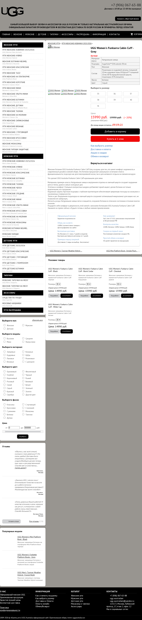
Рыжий (28, 378)
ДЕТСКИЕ (42, 34)
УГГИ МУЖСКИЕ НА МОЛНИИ (14, 217)
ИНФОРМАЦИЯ (99, 34)
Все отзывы (34, 521)
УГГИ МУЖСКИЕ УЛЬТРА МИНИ (15, 206)
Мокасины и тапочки (80, 603)
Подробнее (54, 296)
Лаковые (10, 358)
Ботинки (10, 414)
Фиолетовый (31, 371)
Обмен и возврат (100, 156)
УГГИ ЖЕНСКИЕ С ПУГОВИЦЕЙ (15, 133)
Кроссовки (11, 408)
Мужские (29, 325)
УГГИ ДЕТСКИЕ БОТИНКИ (13, 269)
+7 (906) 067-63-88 (126, 5)
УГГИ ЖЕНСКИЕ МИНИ (11, 89)
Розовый (10, 381)
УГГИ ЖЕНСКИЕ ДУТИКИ (14, 106)
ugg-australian (116, 598)
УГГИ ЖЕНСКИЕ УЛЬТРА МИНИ (15, 95)
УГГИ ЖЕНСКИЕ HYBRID (12, 56)
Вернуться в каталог (102, 163)
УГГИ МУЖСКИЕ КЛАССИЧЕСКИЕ (15, 173)
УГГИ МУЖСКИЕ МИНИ (11, 200)
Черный (29, 375)
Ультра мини (30, 342)
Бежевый (29, 381)
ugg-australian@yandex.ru (122, 601)
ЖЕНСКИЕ (17, 34)
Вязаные (10, 362)
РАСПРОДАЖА (83, 34)
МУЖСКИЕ (30, 34)
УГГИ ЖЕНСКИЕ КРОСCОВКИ (14, 139)
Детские (10, 329)
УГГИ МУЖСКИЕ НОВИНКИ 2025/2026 (18, 162)
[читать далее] (20, 468)
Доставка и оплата (101, 149)
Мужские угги (77, 598)
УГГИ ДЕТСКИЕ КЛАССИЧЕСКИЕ (15, 252)
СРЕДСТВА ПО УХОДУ (12, 298)
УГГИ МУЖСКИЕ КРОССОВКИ (14, 212)
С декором (30, 362)
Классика (10, 405)
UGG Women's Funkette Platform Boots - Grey (27, 555)
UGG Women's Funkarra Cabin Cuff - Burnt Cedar (90, 269)
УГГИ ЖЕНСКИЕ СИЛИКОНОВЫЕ (15, 121)
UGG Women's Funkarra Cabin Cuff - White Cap (60, 305)
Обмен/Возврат (43, 606)
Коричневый (12, 378)
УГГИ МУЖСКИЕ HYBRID (15, 168)
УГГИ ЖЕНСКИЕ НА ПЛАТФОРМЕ (16, 77)
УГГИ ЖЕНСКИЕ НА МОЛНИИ (14, 116)
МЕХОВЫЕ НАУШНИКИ (11, 304)
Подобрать (22, 437)
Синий (9, 385)
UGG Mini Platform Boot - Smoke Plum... (122, 251)
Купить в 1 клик (115, 138)
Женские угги (77, 595)
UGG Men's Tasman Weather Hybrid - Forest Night (29, 573)
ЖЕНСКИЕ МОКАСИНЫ (12, 144)
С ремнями (11, 411)
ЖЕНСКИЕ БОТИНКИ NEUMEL (14, 62)
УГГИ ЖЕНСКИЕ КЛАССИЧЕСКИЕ (15, 68)
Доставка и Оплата (44, 601)
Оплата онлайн (42, 603)
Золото (28, 391)
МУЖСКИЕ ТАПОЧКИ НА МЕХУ (15, 281)
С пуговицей (31, 405)
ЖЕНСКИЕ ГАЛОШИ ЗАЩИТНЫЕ (15, 150)
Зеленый (29, 388)
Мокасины (30, 411)
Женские (10, 325)
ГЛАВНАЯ (6, 34)
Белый (28, 385)
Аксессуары (76, 606)
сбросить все (37, 320)
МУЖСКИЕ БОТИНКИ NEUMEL (14, 229)
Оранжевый (11, 371)
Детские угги (77, 601)
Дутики (9, 418)
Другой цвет (31, 395)
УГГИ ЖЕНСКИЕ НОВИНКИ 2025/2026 (18, 51)
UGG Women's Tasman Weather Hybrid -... (66, 251)
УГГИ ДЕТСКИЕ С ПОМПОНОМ (15, 264)
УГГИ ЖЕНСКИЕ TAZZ (11, 73)
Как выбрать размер (102, 145)
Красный (10, 391)
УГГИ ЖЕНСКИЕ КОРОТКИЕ (13, 83)
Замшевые (11, 352)
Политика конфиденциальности (10, 609)
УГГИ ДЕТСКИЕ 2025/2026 (13, 246)
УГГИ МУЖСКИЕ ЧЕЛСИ (12, 188)
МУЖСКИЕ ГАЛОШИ (10, 235)
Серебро (10, 395)
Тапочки (29, 414)
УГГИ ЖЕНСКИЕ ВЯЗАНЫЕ (13, 127)
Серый (9, 388)
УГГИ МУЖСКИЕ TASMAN (12, 184)
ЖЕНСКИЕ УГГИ (54, 43)
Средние (29, 338)
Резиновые (30, 358)
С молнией (30, 408)
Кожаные (29, 352)
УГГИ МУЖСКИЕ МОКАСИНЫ (14, 223)
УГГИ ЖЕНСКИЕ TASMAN (12, 111)
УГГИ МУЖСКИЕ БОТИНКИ (13, 179)
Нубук (28, 355)
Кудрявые (11, 355)
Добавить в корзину (115, 131)
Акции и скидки (99, 152)
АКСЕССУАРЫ (67, 34)
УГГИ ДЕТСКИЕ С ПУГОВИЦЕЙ (15, 258)
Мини (9, 342)
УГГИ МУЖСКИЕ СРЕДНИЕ (13, 194)
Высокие (10, 338)
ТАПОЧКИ (54, 34)
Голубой (10, 375)
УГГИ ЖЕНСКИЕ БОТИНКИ (15, 100)
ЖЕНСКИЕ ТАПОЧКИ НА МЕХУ (15, 287)
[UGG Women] (54, 47)
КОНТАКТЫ (114, 34)
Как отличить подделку (46, 595)
